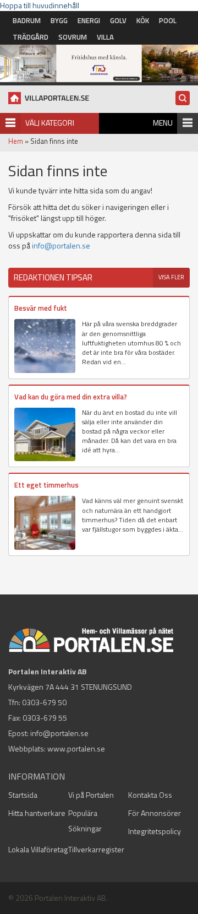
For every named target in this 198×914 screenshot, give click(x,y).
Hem (15, 141)
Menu (163, 122)
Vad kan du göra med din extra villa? (70, 396)
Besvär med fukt (40, 307)
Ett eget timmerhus (46, 484)
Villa (105, 36)
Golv (118, 20)
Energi (89, 20)
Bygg (59, 20)
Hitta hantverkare (36, 813)
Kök (142, 20)
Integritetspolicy (154, 831)
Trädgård (30, 36)
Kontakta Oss (150, 795)
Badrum (27, 20)
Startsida (22, 795)
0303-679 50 (44, 702)
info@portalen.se (61, 245)
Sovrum (72, 36)
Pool (168, 20)
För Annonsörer (154, 813)
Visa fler (171, 277)
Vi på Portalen (91, 795)
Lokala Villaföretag (38, 849)
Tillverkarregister (96, 849)
